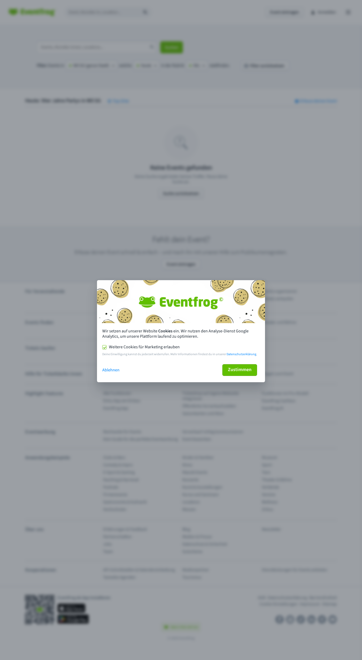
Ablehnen (111, 370)
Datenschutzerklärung (241, 354)
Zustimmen (239, 369)
